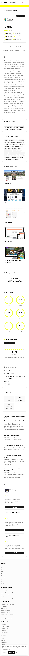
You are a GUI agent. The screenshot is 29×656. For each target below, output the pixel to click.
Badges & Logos (4, 632)
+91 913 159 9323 (10, 373)
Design (2, 596)
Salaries (3, 581)
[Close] (16, 652)
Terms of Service (6, 649)
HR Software (4, 606)
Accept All (11, 652)
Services (12, 47)
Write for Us (3, 640)
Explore (13, 2)
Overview (5, 47)
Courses (3, 575)
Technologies (20, 47)
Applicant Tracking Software (7, 604)
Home (2, 566)
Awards (2, 569)
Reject (4, 652)
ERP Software (4, 616)
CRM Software (4, 608)
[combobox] (23, 2)
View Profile (14, 507)
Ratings (17, 50)
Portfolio (5, 50)
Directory (3, 583)
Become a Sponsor (5, 626)
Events (2, 573)
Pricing (11, 50)
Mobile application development (8, 592)
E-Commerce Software (6, 612)
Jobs (2, 579)
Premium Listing (4, 628)
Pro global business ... (15, 535)
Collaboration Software (6, 610)
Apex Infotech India (14, 512)
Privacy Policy (20, 647)
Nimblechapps (13, 490)
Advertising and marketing (7, 598)
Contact (23, 50)
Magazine (3, 577)
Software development (6, 594)
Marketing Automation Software (8, 618)
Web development (5, 590)
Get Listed (3, 624)
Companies (8, 10)
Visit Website (21, 16)
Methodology (4, 642)
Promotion (3, 630)
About (2, 638)
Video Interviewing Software (7, 614)
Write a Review (10, 343)
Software (3, 571)
